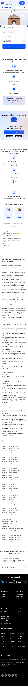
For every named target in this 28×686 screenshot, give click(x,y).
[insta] (9, 675)
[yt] (16, 675)
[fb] (2, 675)
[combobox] (14, 27)
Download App (14, 132)
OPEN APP (22, 3)
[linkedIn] (13, 675)
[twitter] (6, 675)
